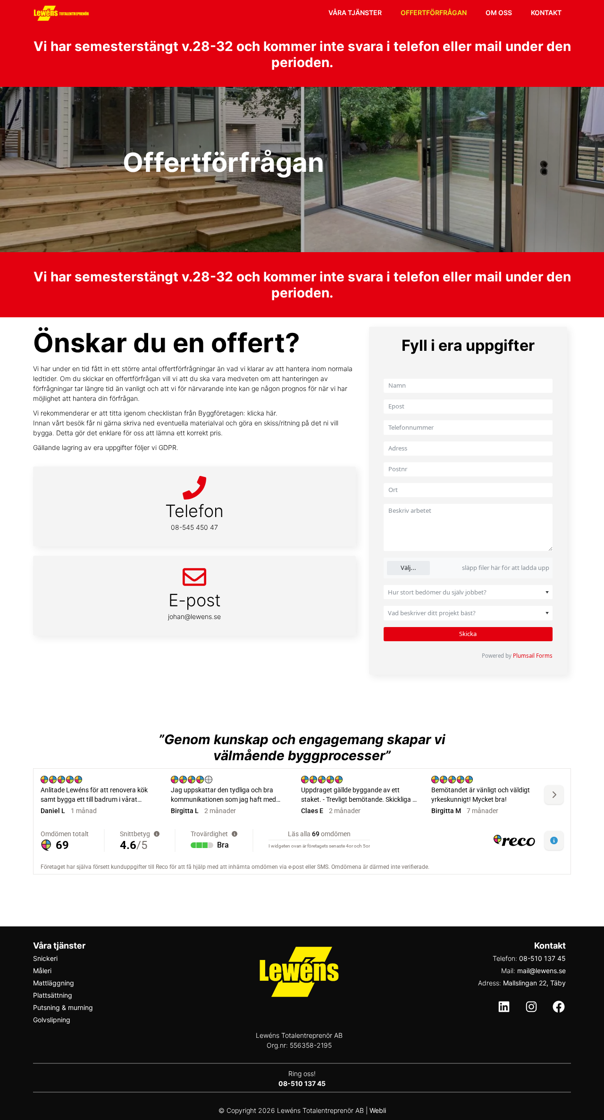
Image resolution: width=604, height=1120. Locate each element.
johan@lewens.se (194, 616)
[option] (459, 592)
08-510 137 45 (542, 958)
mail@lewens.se (541, 971)
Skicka (468, 633)
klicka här (261, 413)
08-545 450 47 (194, 527)
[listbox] (468, 592)
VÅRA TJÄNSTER (355, 12)
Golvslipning (51, 1020)
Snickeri (45, 958)
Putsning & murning (63, 1007)
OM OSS (499, 12)
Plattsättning (52, 995)
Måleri (42, 971)
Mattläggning (53, 983)
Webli (377, 1110)
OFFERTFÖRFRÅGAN (434, 12)
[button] (544, 592)
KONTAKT (546, 12)
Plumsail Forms (533, 655)
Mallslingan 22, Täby (534, 983)
